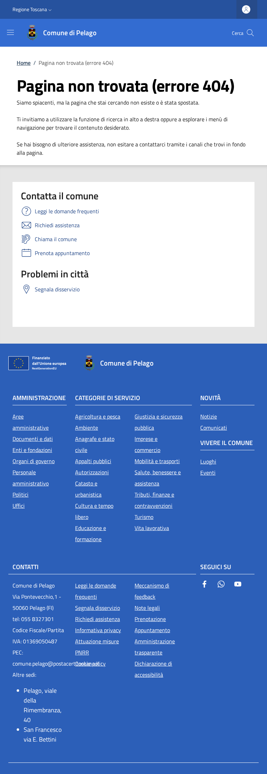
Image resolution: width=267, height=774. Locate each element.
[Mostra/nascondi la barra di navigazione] (10, 32)
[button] (33, 9)
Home (24, 63)
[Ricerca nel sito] (250, 33)
